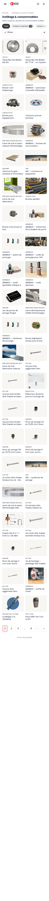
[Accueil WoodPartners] (14, 4)
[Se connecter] (43, 4)
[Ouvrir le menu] (5, 4)
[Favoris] (38, 4)
